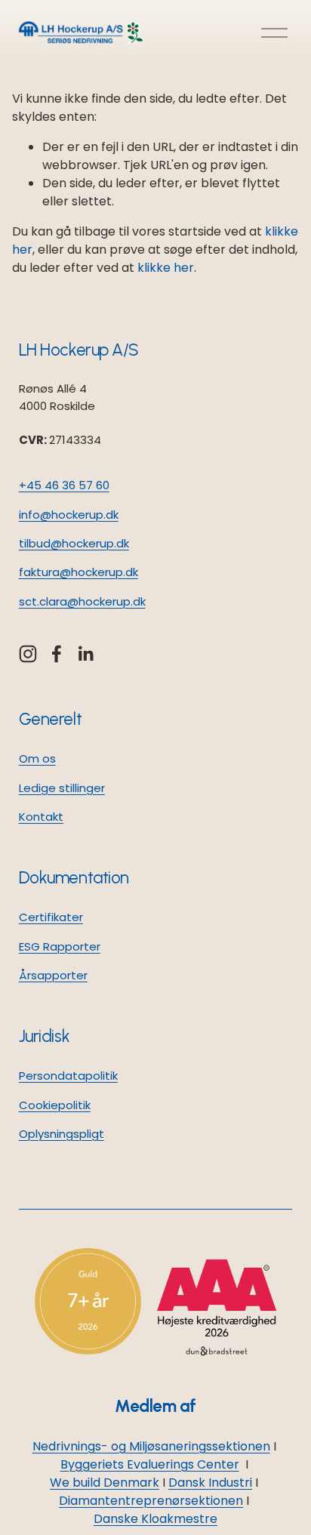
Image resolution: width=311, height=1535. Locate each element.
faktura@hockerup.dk (78, 572)
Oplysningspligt (61, 1134)
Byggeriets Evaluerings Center (149, 1464)
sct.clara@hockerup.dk (82, 601)
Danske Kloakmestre (155, 1518)
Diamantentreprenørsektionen (151, 1500)
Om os (37, 758)
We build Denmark (104, 1482)
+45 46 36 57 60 (64, 485)
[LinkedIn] (85, 654)
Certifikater (51, 917)
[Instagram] (28, 654)
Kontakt (41, 817)
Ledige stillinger (62, 788)
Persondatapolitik (68, 1075)
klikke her (165, 267)
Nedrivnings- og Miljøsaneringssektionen (151, 1446)
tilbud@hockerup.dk (74, 543)
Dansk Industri (210, 1482)
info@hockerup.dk (69, 514)
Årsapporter (53, 975)
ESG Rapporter (59, 946)
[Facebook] (57, 654)
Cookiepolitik (55, 1105)
